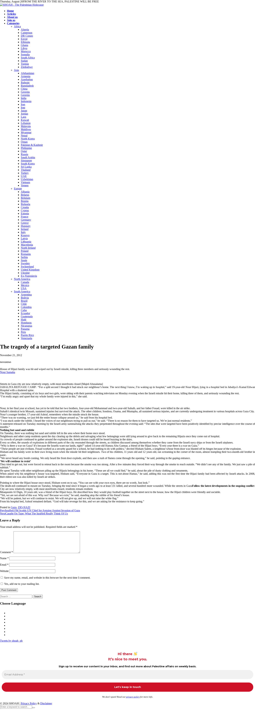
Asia (16, 70)
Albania (25, 191)
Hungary (26, 226)
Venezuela (26, 338)
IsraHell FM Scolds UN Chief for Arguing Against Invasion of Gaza (40, 510)
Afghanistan (27, 73)
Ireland (24, 229)
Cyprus (25, 210)
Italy (23, 232)
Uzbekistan (27, 179)
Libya (24, 48)
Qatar (24, 151)
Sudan (24, 60)
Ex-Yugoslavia (29, 275)
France (24, 216)
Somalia (25, 54)
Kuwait (25, 119)
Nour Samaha (7, 372)
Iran (23, 104)
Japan (24, 110)
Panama (25, 328)
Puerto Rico (27, 335)
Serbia (24, 257)
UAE (24, 176)
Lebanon (26, 123)
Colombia (26, 307)
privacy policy (133, 697)
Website (4, 571)
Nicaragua (26, 325)
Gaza (13, 507)
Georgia (25, 91)
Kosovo (25, 235)
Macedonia (27, 244)
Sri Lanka (26, 166)
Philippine (26, 148)
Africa (17, 26)
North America (22, 279)
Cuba (24, 310)
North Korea (28, 138)
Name (4, 558)
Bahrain (25, 82)
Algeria (25, 29)
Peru (23, 332)
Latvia (24, 238)
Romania (26, 254)
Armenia (25, 76)
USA (24, 288)
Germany (26, 219)
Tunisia (25, 63)
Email (4, 564)
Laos (23, 116)
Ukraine (25, 272)
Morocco (26, 51)
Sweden (25, 263)
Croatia (25, 207)
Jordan (24, 113)
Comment (6, 552)
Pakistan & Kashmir (32, 144)
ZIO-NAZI (24, 507)
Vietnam (25, 182)
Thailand (26, 169)
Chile (24, 303)
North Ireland (28, 247)
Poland (24, 250)
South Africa (28, 57)
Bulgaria (25, 204)
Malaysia (26, 126)
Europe (18, 188)
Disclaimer (46, 703)
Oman (24, 141)
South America (22, 291)
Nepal (24, 135)
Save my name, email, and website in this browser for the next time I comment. (47, 577)
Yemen (24, 185)
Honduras (26, 322)
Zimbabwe (27, 66)
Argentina (26, 294)
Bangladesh (27, 85)
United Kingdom (30, 269)
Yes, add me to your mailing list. (21, 583)
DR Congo (27, 35)
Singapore (26, 160)
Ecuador (25, 313)
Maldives (26, 129)
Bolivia (25, 297)
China (24, 88)
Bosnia (24, 201)
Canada (25, 282)
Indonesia (26, 101)
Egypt (24, 38)
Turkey (25, 172)
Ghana (24, 45)
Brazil (24, 300)
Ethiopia (25, 42)
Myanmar (26, 132)
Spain (24, 260)
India (23, 98)
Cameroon (26, 32)
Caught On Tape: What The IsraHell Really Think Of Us (34, 513)
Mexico (25, 285)
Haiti (23, 319)
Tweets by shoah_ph (11, 640)
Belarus (25, 194)
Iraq (23, 107)
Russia (24, 154)
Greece (25, 222)
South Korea (28, 163)
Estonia (25, 213)
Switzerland (27, 266)
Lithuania (26, 241)
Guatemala (27, 316)
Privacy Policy (29, 703)
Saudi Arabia (28, 157)
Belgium (25, 197)
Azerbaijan (27, 79)
